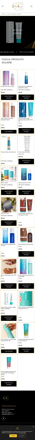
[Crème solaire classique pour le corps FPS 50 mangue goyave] (9, 362)
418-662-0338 (6, 414)
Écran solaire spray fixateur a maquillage (26, 276)
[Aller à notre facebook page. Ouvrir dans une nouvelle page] (3, 418)
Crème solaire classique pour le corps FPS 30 (26, 340)
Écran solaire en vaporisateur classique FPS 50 (26, 308)
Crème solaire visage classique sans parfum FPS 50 (25, 120)
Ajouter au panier (9, 97)
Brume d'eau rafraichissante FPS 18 (8, 245)
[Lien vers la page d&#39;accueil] (6, 398)
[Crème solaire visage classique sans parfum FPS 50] (26, 109)
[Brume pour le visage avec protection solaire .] (26, 77)
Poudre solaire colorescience (8, 152)
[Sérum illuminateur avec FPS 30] (9, 266)
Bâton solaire (4, 182)
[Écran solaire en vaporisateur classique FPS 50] (26, 298)
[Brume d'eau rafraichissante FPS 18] (9, 235)
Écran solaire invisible (24, 152)
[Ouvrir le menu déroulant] (3, 6)
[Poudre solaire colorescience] (9, 143)
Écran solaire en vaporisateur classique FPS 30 (8, 340)
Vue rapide (9, 132)
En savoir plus (22, 432)
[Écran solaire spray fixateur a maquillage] (26, 266)
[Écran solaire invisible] (26, 143)
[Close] (33, 426)
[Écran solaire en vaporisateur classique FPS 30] (9, 330)
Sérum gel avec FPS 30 (24, 182)
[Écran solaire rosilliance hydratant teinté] (9, 109)
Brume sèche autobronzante (25, 244)
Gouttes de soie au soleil (7, 86)
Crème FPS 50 (5, 213)
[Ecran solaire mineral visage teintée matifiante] (9, 298)
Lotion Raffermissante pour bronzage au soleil (25, 214)
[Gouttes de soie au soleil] (9, 77)
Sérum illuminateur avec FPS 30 (8, 276)
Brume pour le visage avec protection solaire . (25, 87)
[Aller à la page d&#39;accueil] (17, 6)
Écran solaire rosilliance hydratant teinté (7, 119)
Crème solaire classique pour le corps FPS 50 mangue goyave (8, 373)
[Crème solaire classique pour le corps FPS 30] (26, 330)
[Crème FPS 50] (9, 204)
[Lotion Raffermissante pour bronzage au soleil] (26, 204)
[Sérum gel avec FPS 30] (26, 174)
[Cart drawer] (31, 6)
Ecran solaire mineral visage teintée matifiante (8, 308)
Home (3, 14)
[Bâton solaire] (9, 174)
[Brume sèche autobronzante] (26, 235)
